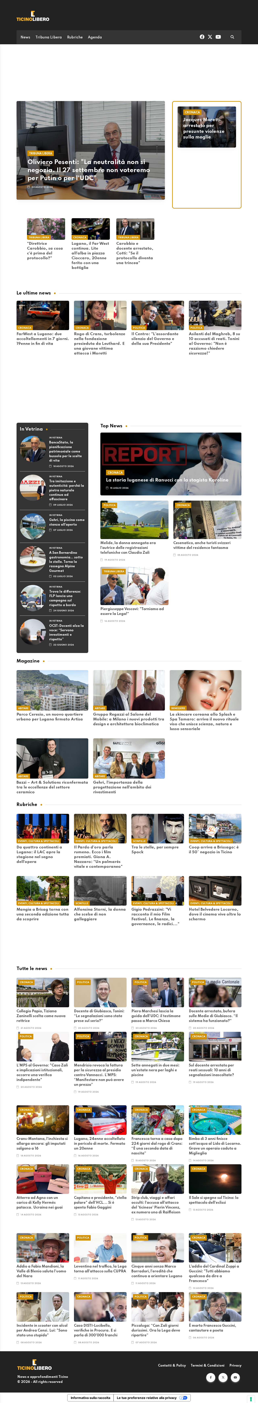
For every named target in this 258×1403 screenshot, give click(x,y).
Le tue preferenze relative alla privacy (147, 1398)
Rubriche (75, 37)
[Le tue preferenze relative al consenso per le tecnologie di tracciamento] (251, 1399)
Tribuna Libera (48, 37)
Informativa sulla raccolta (90, 1398)
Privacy (235, 1365)
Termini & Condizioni (208, 1365)
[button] (210, 1377)
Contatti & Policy (172, 1365)
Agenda (95, 37)
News (25, 37)
